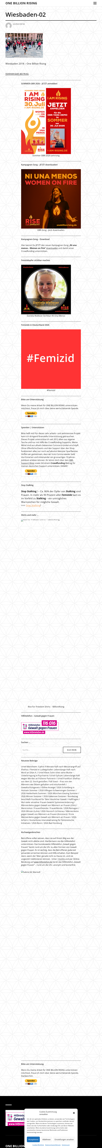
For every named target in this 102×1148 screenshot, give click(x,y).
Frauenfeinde (56, 808)
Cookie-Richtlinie (38, 1145)
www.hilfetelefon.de (43, 862)
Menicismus (26, 808)
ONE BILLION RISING (21, 3)
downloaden (52, 248)
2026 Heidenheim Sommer (33, 793)
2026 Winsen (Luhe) (30, 811)
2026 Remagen (71, 808)
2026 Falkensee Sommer (54, 796)
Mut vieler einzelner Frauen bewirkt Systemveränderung (47, 802)
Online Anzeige (48, 787)
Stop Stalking (33, 505)
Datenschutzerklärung (53, 1145)
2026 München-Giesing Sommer (63, 793)
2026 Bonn (37, 823)
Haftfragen (73, 799)
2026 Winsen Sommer (31, 796)
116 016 (61, 859)
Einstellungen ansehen (64, 1139)
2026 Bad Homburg (53, 823)
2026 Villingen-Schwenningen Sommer (57, 790)
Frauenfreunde (41, 808)
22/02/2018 (19, 24)
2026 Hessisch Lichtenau (52, 811)
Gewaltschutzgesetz (30, 787)
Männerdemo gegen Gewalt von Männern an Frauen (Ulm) (48, 805)
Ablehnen (46, 1139)
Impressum (66, 1145)
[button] (74, 1113)
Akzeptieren (33, 1139)
